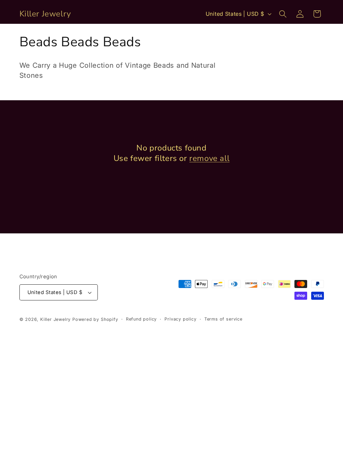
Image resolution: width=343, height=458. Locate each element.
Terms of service (223, 319)
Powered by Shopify (95, 319)
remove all (209, 158)
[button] (282, 13)
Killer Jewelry (55, 319)
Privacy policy (180, 319)
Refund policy (141, 319)
